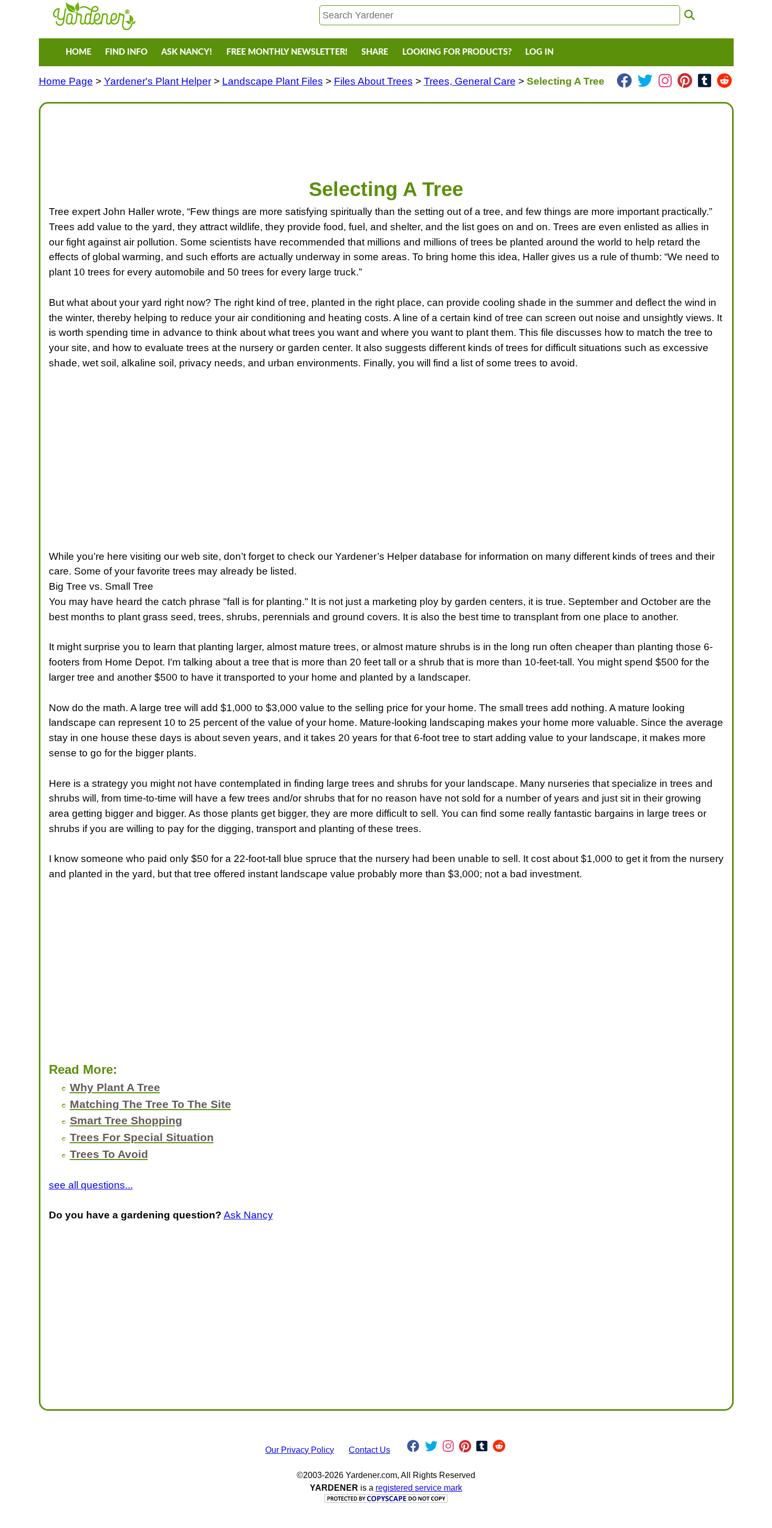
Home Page (66, 81)
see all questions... (91, 1185)
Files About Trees (373, 81)
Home (78, 52)
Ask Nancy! (186, 52)
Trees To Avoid (109, 1154)
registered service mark (418, 1487)
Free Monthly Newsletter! (287, 52)
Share (374, 52)
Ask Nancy (248, 1215)
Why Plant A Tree (115, 1087)
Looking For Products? (457, 52)
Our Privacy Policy (299, 1449)
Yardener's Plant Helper (157, 81)
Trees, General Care (470, 81)
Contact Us (369, 1449)
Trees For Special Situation (142, 1137)
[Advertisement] (364, 135)
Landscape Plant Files (272, 81)
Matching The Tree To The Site (150, 1104)
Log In (539, 52)
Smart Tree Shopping (126, 1120)
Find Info (126, 52)
